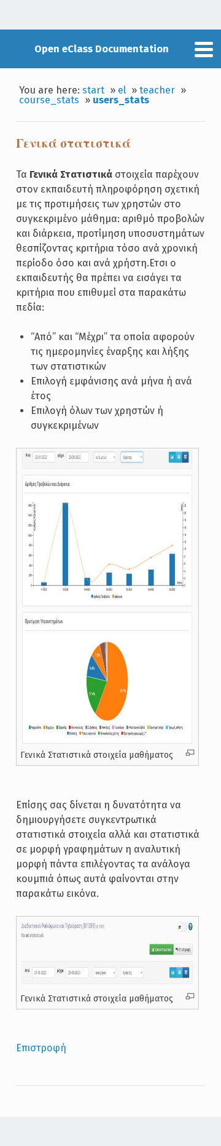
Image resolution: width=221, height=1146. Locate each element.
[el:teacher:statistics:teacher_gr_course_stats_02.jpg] (107, 742)
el (122, 90)
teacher (157, 90)
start (93, 90)
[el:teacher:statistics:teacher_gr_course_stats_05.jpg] (107, 986)
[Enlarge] (190, 752)
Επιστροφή (41, 1048)
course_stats (49, 100)
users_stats (121, 100)
